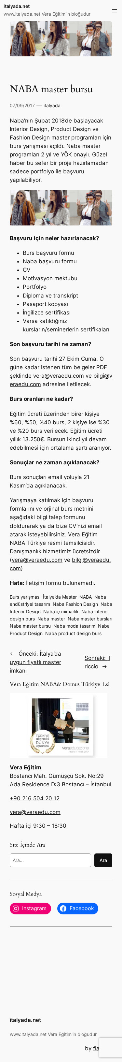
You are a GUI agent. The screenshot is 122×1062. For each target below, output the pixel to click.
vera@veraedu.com (58, 375)
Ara (103, 860)
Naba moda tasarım (74, 626)
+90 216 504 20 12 (35, 798)
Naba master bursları (90, 618)
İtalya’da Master (60, 597)
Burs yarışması (25, 597)
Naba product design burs (73, 633)
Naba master (51, 618)
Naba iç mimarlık (61, 611)
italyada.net (17, 6)
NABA (85, 597)
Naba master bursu (30, 626)
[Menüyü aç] (114, 11)
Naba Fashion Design (75, 604)
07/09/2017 (22, 105)
